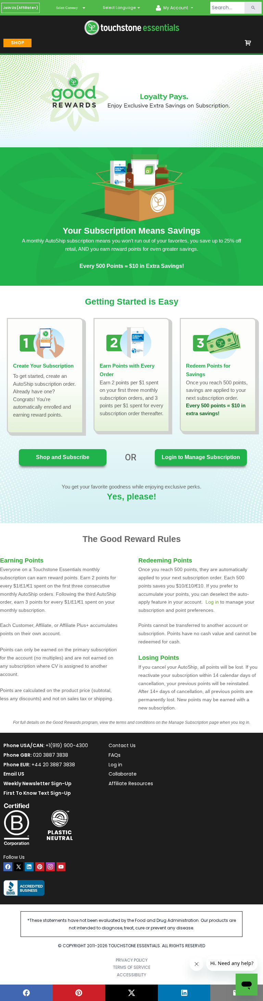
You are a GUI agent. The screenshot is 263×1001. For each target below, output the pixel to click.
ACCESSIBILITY (131, 975)
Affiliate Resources (131, 783)
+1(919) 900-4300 (67, 745)
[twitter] (18, 866)
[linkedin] (29, 866)
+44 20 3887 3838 (53, 764)
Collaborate (123, 773)
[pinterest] (39, 866)
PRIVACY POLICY (132, 960)
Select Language (119, 7)
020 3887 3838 (50, 755)
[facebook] (7, 866)
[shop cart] (248, 43)
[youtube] (61, 866)
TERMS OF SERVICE (131, 967)
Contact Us (122, 745)
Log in (115, 764)
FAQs (115, 755)
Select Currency (67, 8)
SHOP (17, 42)
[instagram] (50, 866)
